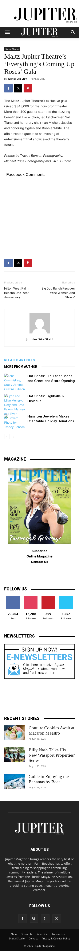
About (14, 934)
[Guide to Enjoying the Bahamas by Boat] (14, 781)
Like (13, 597)
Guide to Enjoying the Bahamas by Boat (49, 779)
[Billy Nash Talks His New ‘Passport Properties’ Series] (14, 754)
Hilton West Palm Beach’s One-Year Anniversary (16, 293)
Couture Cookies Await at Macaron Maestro (51, 730)
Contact (33, 938)
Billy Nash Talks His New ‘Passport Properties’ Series (52, 755)
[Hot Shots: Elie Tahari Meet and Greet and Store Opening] (14, 382)
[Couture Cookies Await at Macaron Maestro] (14, 732)
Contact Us (39, 562)
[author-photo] (39, 333)
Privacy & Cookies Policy (56, 938)
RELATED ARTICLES (19, 360)
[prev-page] (6, 436)
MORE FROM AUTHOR (20, 367)
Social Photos (12, 48)
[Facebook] (8, 88)
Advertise (42, 934)
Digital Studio (17, 938)
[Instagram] (34, 918)
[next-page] (13, 436)
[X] (18, 88)
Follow (31, 597)
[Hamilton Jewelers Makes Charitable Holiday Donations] (14, 421)
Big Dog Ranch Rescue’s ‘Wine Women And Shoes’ (58, 293)
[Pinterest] (28, 88)
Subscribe (27, 934)
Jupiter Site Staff (17, 78)
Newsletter (58, 934)
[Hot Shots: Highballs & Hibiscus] (14, 411)
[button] (7, 32)
